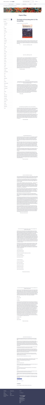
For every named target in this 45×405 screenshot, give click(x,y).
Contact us (11, 393)
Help (10, 392)
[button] (37, 1)
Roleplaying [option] (5, 28)
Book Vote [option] (5, 30)
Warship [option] (5, 76)
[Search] (11, 19)
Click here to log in (29, 385)
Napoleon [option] (5, 43)
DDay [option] (4, 93)
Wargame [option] (5, 53)
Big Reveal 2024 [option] (5, 78)
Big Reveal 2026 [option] (5, 96)
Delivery (10, 394)
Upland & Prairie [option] (5, 106)
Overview (4, 392)
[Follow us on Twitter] (22, 392)
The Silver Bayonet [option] (5, 68)
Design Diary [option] (5, 58)
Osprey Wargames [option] (5, 88)
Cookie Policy (5, 396)
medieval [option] (5, 48)
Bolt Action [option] (5, 81)
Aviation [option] (5, 66)
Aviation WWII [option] (5, 98)
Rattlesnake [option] (5, 101)
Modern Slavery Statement (6, 395)
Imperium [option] (5, 63)
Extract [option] (4, 73)
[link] (19, 380)
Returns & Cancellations (12, 395)
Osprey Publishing (26, 23)
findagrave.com (29, 135)
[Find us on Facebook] (20, 392)
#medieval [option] (5, 91)
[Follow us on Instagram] (21, 392)
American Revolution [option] (6, 71)
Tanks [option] (4, 33)
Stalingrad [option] (5, 38)
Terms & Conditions (5, 394)
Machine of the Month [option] (6, 83)
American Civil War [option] (5, 86)
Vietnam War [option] (5, 61)
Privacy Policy (5, 393)
